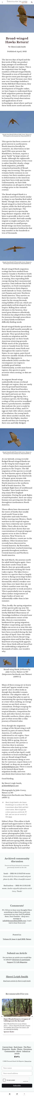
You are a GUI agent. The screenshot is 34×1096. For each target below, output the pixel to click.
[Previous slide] (2, 1016)
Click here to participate (21, 960)
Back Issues (18, 1047)
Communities (10, 1051)
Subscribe (17, 1086)
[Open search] (31, 2)
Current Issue (7, 1047)
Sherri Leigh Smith (18, 47)
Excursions (27, 1049)
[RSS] (19, 1057)
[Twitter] (17, 1094)
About (18, 1051)
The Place (27, 1047)
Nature (28, 939)
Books (13, 1049)
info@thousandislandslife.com (14, 921)
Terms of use (28, 1061)
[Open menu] (2, 2)
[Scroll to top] (24, 1094)
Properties (6, 1049)
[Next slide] (32, 1016)
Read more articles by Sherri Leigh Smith (16, 981)
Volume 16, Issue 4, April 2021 (14, 939)
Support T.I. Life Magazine (17, 962)
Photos (19, 1049)
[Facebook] (9, 1094)
